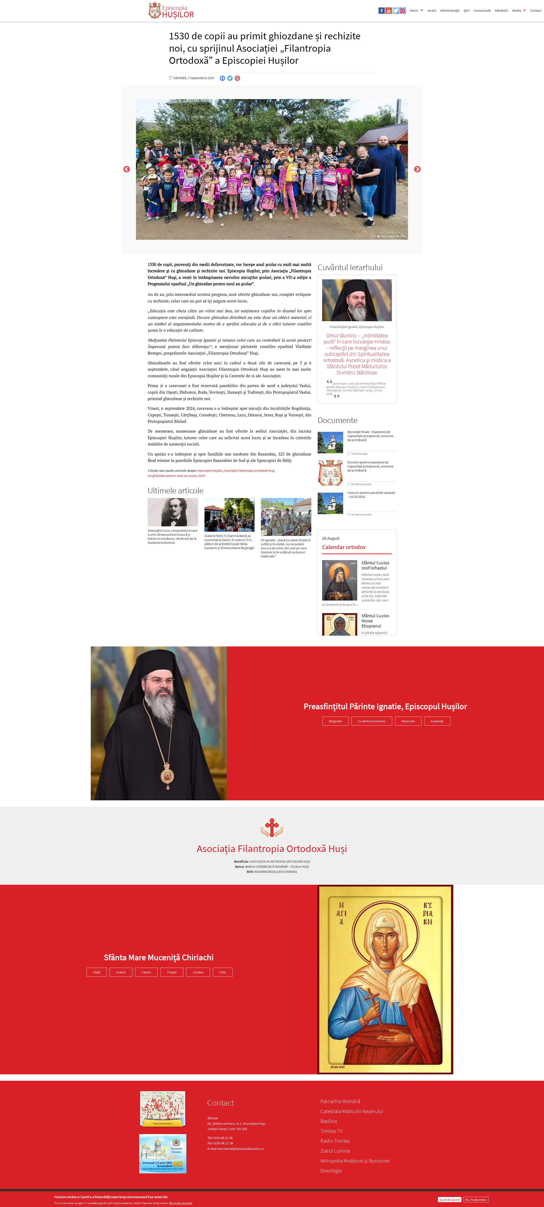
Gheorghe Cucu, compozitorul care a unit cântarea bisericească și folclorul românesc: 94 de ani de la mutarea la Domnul (172, 536)
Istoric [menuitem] (413, 10)
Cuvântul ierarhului (371, 721)
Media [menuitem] (516, 10)
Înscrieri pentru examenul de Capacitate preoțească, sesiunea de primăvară (370, 466)
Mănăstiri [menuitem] (501, 10)
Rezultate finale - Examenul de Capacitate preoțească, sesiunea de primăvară (370, 436)
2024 (201, 475)
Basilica (328, 1121)
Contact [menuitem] (535, 10)
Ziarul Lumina (335, 1150)
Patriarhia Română (340, 1101)
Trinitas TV (331, 1130)
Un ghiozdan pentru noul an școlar (172, 475)
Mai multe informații (180, 1203)
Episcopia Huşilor (210, 470)
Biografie (335, 721)
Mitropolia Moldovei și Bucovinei (355, 1160)
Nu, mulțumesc (476, 1199)
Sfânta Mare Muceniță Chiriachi (159, 957)
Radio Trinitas (335, 1140)
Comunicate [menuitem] (482, 10)
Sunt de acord (450, 1199)
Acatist (121, 972)
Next (417, 169)
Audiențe (437, 721)
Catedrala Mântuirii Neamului (351, 1111)
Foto (223, 972)
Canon (146, 972)
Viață (96, 972)
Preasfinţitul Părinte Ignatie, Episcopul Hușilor (385, 706)
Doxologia (331, 1170)
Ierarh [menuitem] (432, 10)
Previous (126, 169)
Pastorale (408, 721)
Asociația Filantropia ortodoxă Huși (249, 470)
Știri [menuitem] (467, 10)
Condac (198, 972)
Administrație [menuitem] (450, 10)
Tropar (172, 972)
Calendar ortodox (344, 547)
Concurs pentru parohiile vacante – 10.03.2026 (371, 495)
